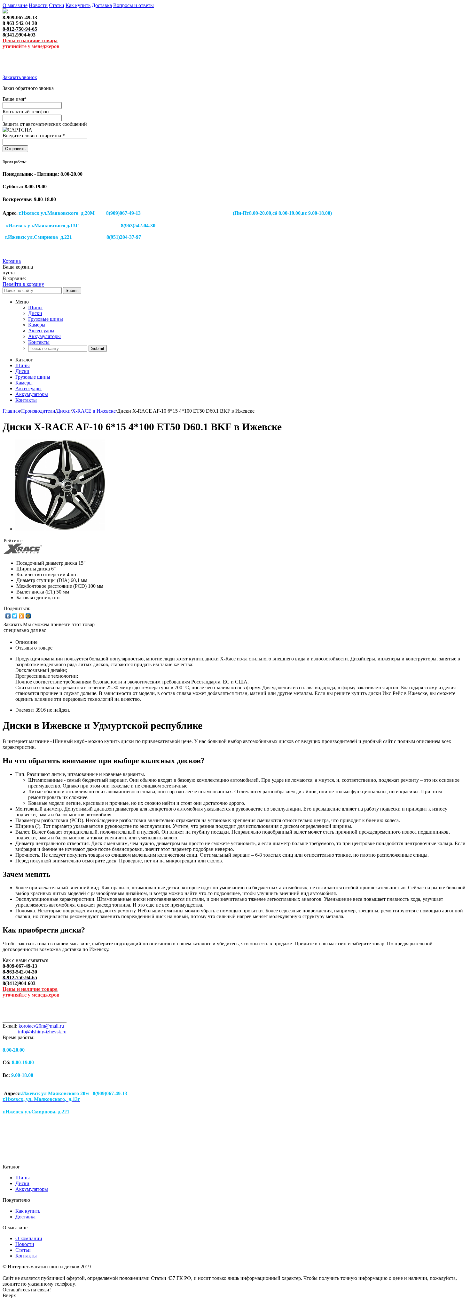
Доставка (102, 5)
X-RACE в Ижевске (94, 411)
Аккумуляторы (44, 336)
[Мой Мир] (28, 616)
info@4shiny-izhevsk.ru (42, 1031)
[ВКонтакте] (8, 616)
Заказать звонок (20, 77)
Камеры (36, 324)
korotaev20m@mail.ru (41, 1026)
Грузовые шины (45, 319)
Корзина (12, 261)
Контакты (39, 342)
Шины (35, 307)
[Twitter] (15, 616)
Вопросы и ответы (133, 5)
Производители (38, 411)
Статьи (56, 5)
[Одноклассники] (21, 616)
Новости (38, 5)
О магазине (15, 5)
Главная (11, 411)
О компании (28, 1238)
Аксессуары (41, 330)
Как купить (78, 5)
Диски (35, 313)
